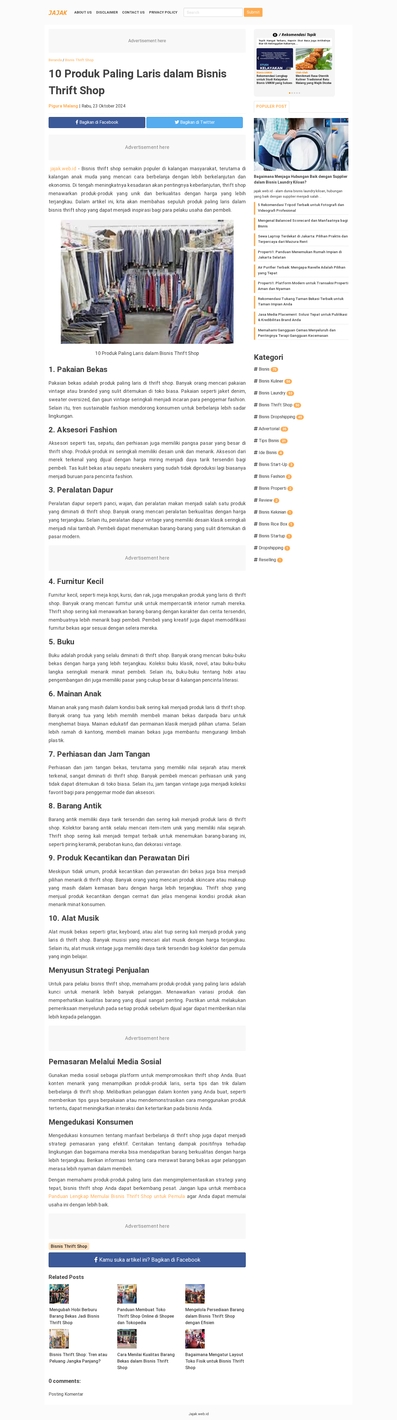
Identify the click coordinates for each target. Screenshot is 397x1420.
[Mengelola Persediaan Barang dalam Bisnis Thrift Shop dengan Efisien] (195, 1293)
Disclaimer (107, 12)
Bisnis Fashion (274, 476)
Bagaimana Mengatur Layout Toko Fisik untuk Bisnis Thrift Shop (214, 1361)
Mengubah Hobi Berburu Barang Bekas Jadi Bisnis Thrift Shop (74, 1316)
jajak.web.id (63, 168)
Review (268, 500)
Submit (253, 12)
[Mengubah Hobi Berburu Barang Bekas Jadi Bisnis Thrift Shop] (59, 1293)
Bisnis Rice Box (275, 524)
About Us (83, 12)
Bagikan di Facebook (149, 1259)
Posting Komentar (66, 1394)
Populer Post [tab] (271, 106)
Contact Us (133, 12)
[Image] (301, 144)
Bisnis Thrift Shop (69, 1246)
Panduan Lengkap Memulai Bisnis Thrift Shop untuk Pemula (117, 1196)
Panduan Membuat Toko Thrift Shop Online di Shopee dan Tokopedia (145, 1316)
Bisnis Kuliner (274, 381)
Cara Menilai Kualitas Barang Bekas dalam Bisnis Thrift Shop (146, 1361)
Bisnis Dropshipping (280, 416)
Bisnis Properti (275, 488)
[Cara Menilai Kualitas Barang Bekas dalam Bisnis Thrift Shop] (127, 1338)
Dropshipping (273, 547)
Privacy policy (163, 12)
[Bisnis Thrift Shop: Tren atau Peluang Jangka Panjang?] (59, 1338)
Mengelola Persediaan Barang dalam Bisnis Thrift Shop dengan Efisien (214, 1316)
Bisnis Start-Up (275, 464)
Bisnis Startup (274, 535)
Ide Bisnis (270, 452)
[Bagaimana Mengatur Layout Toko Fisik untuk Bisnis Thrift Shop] (195, 1338)
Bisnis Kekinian (275, 512)
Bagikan (98, 122)
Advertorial (272, 428)
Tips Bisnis (272, 440)
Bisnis (267, 369)
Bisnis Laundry (275, 393)
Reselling (270, 559)
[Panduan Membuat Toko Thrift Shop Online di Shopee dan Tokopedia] (127, 1293)
